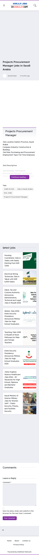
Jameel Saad (12, 76)
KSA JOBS (8, 193)
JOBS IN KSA (9, 189)
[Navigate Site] (4, 5)
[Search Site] (35, 5)
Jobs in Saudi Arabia (25, 189)
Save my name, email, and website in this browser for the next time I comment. (18, 512)
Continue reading (18, 177)
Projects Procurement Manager (16, 197)
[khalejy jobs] (19, 5)
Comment (7, 482)
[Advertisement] (19, 32)
